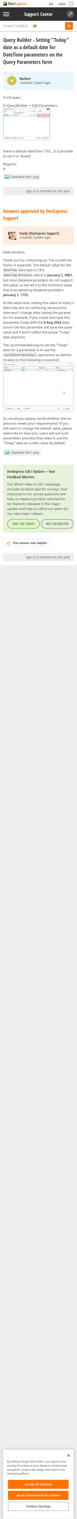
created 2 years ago (35, 83)
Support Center (38, 14)
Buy (51, 3)
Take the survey (23, 524)
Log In (62, 3)
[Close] (68, 1455)
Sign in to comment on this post (48, 191)
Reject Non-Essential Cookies (38, 1495)
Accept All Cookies (38, 1484)
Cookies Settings (38, 1506)
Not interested (57, 524)
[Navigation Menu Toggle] (6, 14)
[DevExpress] (15, 4)
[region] (38, 1484)
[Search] (70, 14)
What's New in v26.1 (29, 484)
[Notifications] (71, 3)
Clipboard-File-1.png (24, 177)
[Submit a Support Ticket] (69, 26)
